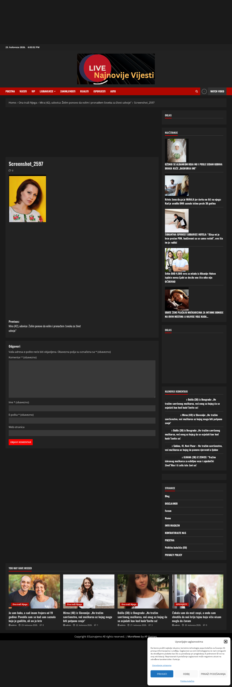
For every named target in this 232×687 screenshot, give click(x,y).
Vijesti (23, 91)
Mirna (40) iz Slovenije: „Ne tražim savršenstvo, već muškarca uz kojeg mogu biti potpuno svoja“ (193, 419)
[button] (225, 641)
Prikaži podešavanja (213, 673)
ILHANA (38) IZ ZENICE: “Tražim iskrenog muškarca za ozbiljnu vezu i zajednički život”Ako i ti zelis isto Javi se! (190, 461)
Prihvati (162, 673)
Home (168, 518)
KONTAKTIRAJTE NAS (175, 533)
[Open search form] (197, 91)
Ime (19, 402)
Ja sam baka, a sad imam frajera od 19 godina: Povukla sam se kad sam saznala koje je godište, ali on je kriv (32, 617)
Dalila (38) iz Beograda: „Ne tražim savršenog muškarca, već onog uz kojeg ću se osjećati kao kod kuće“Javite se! (192, 403)
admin (14, 625)
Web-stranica (16, 427)
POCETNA (10, 91)
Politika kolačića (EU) (176, 547)
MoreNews (134, 636)
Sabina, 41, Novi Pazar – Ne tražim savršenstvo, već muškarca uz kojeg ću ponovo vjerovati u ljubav (194, 448)
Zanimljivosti (67, 91)
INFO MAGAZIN (172, 525)
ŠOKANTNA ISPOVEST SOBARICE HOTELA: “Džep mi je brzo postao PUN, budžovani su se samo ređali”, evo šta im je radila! (194, 238)
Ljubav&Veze (46, 91)
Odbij (186, 673)
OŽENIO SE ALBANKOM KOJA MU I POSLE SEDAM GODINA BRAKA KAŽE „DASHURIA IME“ (193, 166)
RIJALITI (84, 91)
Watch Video (217, 91)
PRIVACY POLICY (173, 555)
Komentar (23, 357)
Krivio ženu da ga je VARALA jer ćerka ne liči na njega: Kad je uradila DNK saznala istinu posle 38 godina (193, 201)
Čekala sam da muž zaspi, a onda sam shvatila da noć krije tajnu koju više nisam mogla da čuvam (196, 617)
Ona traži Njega (20, 604)
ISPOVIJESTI (99, 91)
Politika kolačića (187, 681)
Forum (168, 511)
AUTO (113, 91)
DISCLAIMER (171, 503)
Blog (167, 496)
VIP (33, 91)
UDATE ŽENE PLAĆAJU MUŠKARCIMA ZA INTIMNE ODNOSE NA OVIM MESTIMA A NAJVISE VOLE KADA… (194, 314)
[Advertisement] (94, 22)
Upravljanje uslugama (161, 665)
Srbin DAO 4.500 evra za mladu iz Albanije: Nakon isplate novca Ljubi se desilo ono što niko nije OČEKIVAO (190, 277)
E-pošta (21, 414)
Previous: (45, 326)
